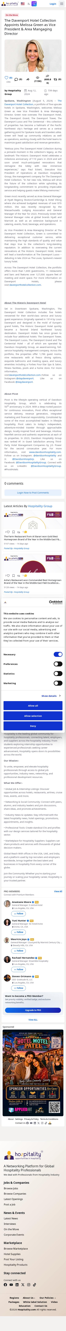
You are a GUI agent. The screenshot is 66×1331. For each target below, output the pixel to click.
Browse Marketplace (16, 1248)
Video (54, 1301)
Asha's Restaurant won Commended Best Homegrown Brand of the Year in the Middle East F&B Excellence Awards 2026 (32, 582)
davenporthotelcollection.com (25, 284)
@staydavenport (24, 378)
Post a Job (9, 1204)
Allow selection (33, 715)
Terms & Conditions (49, 1119)
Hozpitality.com (27, 1309)
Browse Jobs (11, 1188)
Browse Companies (15, 1193)
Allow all (33, 705)
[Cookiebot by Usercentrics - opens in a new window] (49, 602)
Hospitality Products (15, 1264)
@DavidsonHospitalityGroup (31, 462)
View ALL (33, 1019)
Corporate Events (14, 1234)
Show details (49, 695)
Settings (19, 1119)
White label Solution (35, 1301)
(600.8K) (47, 81)
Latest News (11, 1218)
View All (58, 891)
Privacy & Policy (31, 1119)
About (11, 1119)
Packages (13, 1301)
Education (25, 1305)
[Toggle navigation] (62, 4)
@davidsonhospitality (44, 455)
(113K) (37, 81)
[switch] (58, 663)
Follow (20, 913)
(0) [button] (10, 77)
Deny (33, 725)
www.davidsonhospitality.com (45, 452)
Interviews (10, 1224)
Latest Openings (13, 1199)
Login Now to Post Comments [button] (33, 492)
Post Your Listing (13, 1259)
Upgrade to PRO (33, 1010)
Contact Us (20, 1123)
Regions (14, 1297)
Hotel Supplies (12, 1254)
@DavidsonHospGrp (23, 458)
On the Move (12, 15)
